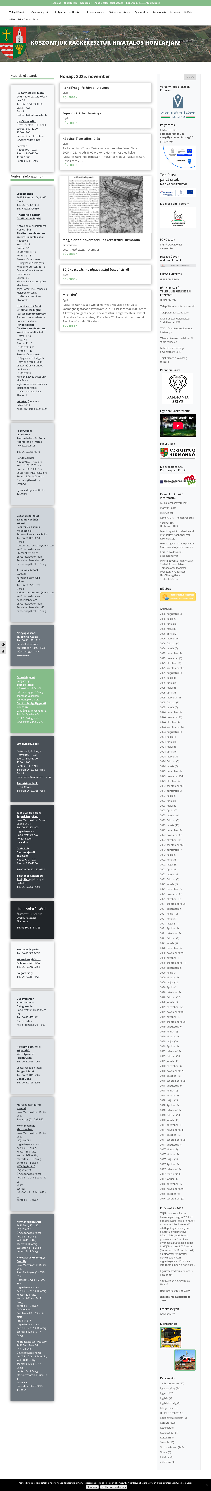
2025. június (167, 683)
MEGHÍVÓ (70, 295)
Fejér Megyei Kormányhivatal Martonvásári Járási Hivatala (177, 545)
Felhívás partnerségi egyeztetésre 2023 (172, 349)
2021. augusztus (169, 908)
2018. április (167, 1105)
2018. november (169, 1071)
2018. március (168, 1110)
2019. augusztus (169, 1026)
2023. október (168, 781)
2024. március (168, 756)
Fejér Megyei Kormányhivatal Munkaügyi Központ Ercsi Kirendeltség (177, 534)
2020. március (168, 992)
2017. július (166, 1149)
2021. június (167, 918)
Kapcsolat (86, 3)
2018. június (167, 1095)
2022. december (169, 830)
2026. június (167, 624)
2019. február (168, 1056)
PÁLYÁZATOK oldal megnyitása (171, 246)
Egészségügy (167, 1388)
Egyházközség (168, 1403)
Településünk (16, 12)
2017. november (169, 1129)
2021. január (167, 943)
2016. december (169, 1184)
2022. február (168, 879)
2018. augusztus (169, 1085)
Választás (165, 1462)
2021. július (166, 913)
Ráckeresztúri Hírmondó (166, 12)
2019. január (167, 1061)
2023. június (167, 800)
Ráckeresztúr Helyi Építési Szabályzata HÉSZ (175, 320)
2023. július (166, 795)
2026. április (167, 633)
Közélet (164, 1427)
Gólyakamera (167, 1314)
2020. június (167, 977)
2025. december (169, 653)
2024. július (166, 736)
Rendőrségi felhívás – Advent (86, 88)
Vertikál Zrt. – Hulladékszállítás (169, 524)
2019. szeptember (170, 1022)
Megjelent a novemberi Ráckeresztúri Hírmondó (101, 240)
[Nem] (207, 1485)
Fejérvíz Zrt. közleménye (82, 113)
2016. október (168, 1193)
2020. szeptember (170, 962)
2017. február (168, 1174)
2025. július (166, 678)
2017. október (168, 1134)
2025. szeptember (170, 668)
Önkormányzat (70, 244)
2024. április (167, 751)
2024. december (169, 712)
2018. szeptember (170, 1080)
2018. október (168, 1075)
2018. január (167, 1120)
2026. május (167, 628)
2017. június (167, 1154)
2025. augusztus (169, 673)
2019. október (168, 1017)
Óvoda (163, 1452)
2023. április (167, 810)
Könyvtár (165, 1422)
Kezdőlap (56, 3)
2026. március (168, 638)
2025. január (167, 707)
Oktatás (164, 1442)
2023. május (167, 805)
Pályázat (165, 1457)
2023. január (167, 825)
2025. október (168, 663)
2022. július (166, 855)
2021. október (168, 899)
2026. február (168, 643)
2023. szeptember (170, 786)
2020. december (169, 948)
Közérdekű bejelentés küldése (143, 3)
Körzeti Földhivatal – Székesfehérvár (172, 553)
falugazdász (167, 1408)
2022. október (168, 840)
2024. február (168, 761)
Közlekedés (166, 1432)
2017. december (169, 1125)
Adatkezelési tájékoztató (109, 3)
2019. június (167, 1036)
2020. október (168, 958)
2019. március (168, 1051)
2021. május (167, 923)
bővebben (70, 97)
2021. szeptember (170, 903)
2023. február (168, 820)
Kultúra (164, 1437)
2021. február (168, 938)
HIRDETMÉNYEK (169, 279)
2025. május (167, 687)
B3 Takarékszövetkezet (173, 503)
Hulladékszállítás (169, 1413)
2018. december (169, 1066)
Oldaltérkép (70, 3)
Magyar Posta (168, 508)
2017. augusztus (169, 1144)
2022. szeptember (170, 845)
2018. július (166, 1090)
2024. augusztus (169, 732)
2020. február (168, 997)
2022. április (167, 869)
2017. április (167, 1164)
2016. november (169, 1189)
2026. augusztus (169, 614)
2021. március (168, 933)
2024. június (167, 741)
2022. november (169, 835)
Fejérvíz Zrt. (166, 512)
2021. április (167, 928)
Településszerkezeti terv (174, 312)
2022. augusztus (169, 850)
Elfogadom (92, 1487)
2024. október (168, 722)
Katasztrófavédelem (171, 1417)
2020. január (167, 1002)
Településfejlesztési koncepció (177, 306)
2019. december (169, 1007)
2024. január (167, 766)
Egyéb (66, 92)
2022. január (167, 884)
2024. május (167, 746)
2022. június (167, 859)
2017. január (167, 1179)
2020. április (167, 987)
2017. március (168, 1169)
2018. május (167, 1100)
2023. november (169, 776)
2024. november (169, 717)
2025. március (168, 697)
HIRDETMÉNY (168, 300)
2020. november (169, 953)
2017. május (167, 1159)
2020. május (167, 982)
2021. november (169, 894)
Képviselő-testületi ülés (81, 139)
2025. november (169, 658)
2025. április (167, 692)
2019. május (167, 1041)
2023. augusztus (169, 791)
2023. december (169, 771)
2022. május (167, 864)
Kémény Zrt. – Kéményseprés (177, 517)
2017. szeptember (170, 1139)
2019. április (167, 1046)
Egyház (164, 1398)
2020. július (166, 972)
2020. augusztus (169, 967)
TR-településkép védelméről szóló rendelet (176, 340)
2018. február (168, 1115)
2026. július (166, 619)
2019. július (166, 1031)
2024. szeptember (170, 727)
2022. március (168, 874)
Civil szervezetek (169, 1383)
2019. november (169, 1012)
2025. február (168, 702)
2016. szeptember (170, 1198)
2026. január (167, 648)
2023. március (168, 815)
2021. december (169, 889)
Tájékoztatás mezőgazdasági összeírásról (96, 269)
